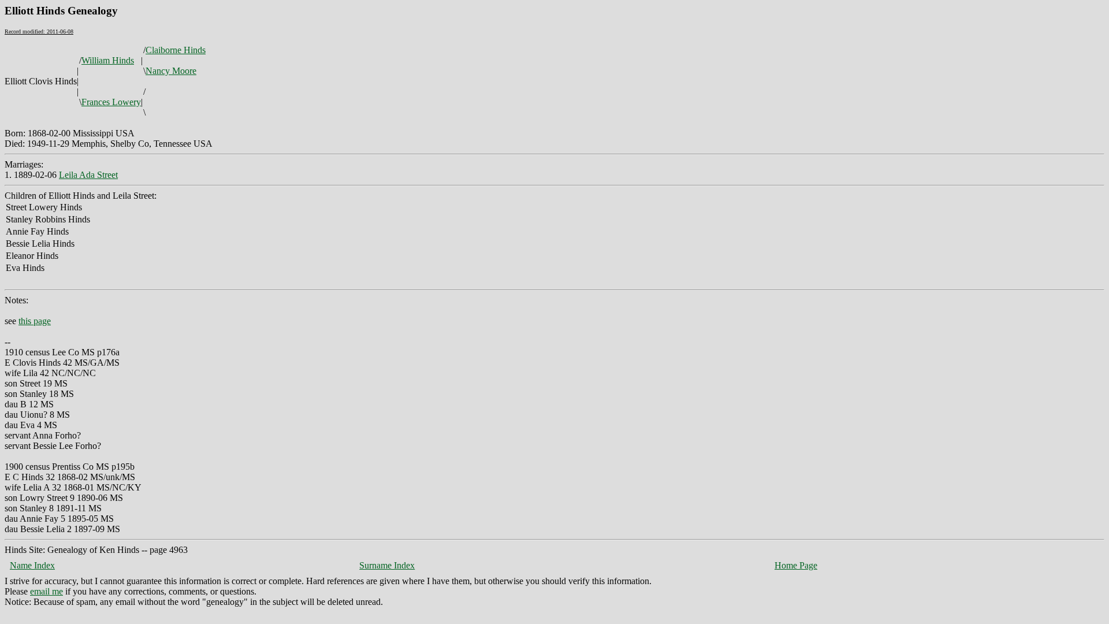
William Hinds (107, 60)
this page (34, 321)
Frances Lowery (111, 102)
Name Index (32, 565)
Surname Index (387, 565)
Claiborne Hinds (176, 50)
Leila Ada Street (88, 175)
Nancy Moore (171, 71)
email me (46, 591)
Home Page (796, 565)
